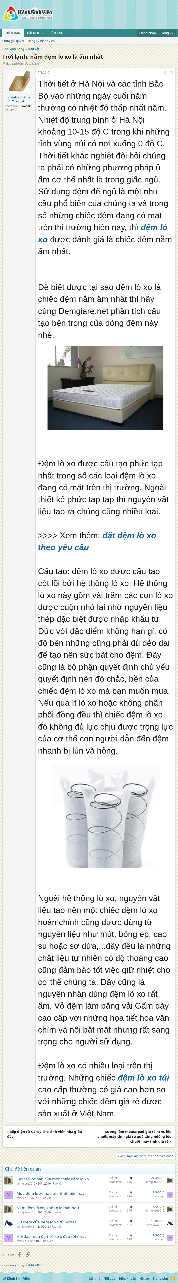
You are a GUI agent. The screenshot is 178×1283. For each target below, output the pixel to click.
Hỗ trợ (144, 1278)
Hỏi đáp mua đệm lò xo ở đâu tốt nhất (51, 1236)
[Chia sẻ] (165, 72)
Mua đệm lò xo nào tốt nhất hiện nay (50, 1193)
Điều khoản (127, 1278)
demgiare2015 (25, 1183)
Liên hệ (94, 1278)
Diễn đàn (13, 33)
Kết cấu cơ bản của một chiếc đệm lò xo (52, 1179)
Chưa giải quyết (13, 41)
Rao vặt (57, 1183)
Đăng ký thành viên (41, 41)
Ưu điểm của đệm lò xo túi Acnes (46, 1222)
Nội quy (109, 1278)
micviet (21, 1198)
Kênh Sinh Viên (18, 1278)
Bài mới (33, 33)
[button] (43, 33)
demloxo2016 (25, 1227)
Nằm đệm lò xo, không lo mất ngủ (47, 1207)
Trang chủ (160, 1278)
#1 (171, 72)
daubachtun (14, 63)
